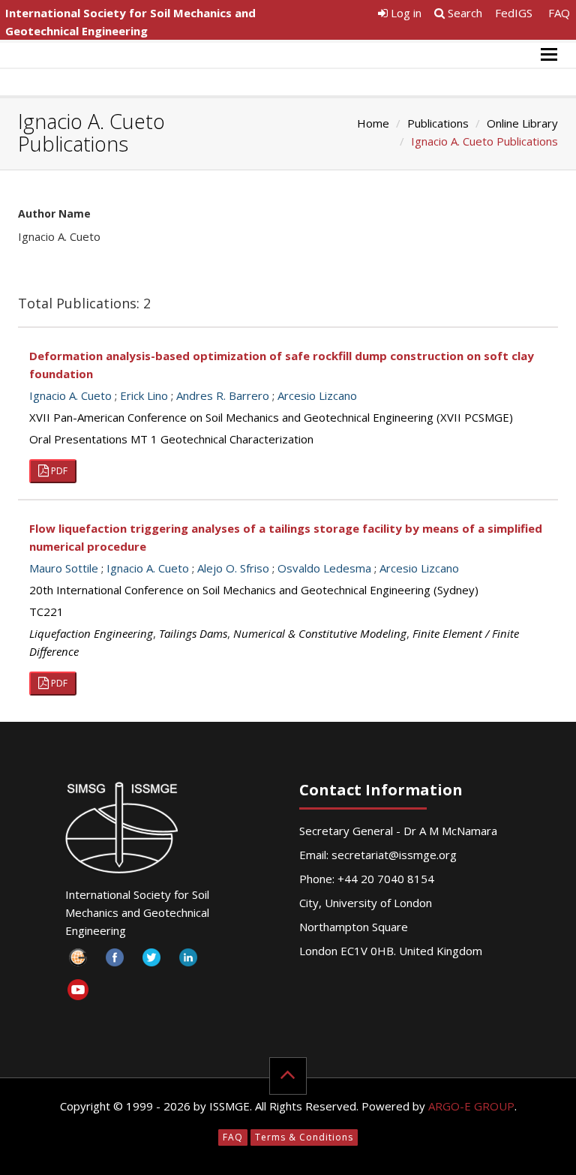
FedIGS (513, 12)
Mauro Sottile (63, 567)
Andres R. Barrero (222, 395)
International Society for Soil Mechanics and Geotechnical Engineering (130, 21)
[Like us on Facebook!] (115, 961)
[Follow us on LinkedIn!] (189, 961)
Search (463, 12)
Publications (438, 123)
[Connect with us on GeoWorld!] (78, 961)
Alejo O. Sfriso (233, 567)
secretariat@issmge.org (394, 854)
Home (373, 123)
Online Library (522, 123)
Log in (405, 12)
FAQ (559, 12)
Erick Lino (144, 395)
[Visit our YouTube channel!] (78, 992)
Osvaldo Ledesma (324, 567)
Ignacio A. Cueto (70, 395)
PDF (58, 470)
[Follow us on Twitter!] (152, 961)
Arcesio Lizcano (317, 395)
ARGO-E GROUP (471, 1105)
